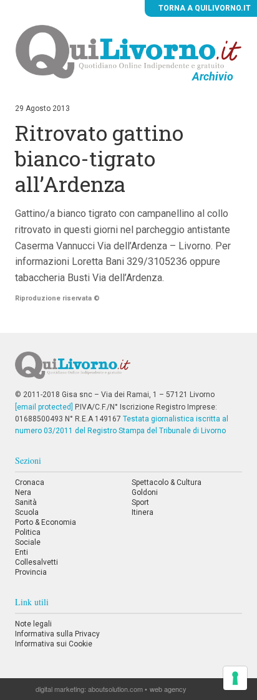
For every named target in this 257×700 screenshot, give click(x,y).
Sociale (28, 542)
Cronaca (29, 482)
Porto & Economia (45, 522)
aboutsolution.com (115, 689)
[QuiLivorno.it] (128, 370)
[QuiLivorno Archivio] (129, 51)
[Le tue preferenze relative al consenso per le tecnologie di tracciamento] (235, 678)
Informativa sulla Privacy (57, 634)
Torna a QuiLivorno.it (204, 8)
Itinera (142, 512)
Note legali (33, 624)
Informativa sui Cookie (53, 644)
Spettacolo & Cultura (166, 482)
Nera (23, 492)
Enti (21, 552)
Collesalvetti (36, 562)
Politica (28, 532)
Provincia (31, 572)
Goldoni (145, 492)
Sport (140, 502)
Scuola (27, 512)
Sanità (26, 502)
